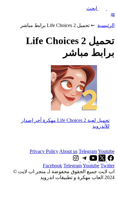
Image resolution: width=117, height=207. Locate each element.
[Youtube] (92, 160)
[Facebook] (110, 160)
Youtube (106, 151)
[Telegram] (84, 160)
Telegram (88, 151)
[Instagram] (76, 160)
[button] (100, 8)
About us (68, 151)
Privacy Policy (44, 151)
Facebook (52, 165)
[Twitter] (101, 160)
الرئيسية (106, 25)
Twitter (107, 165)
